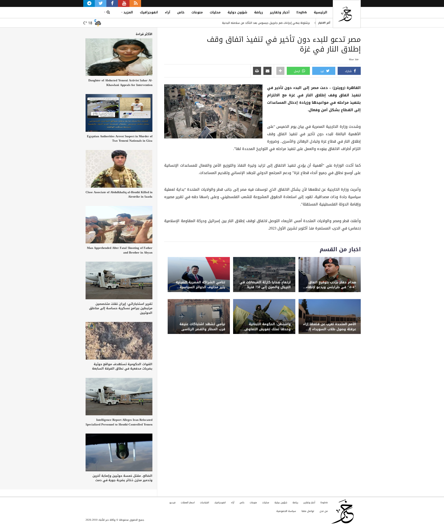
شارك (349, 71)
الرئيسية (320, 12)
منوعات (197, 12)
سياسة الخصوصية (286, 511)
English (301, 12)
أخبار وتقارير (280, 12)
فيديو (173, 502)
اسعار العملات (188, 502)
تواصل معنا (308, 511)
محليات (215, 12)
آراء (167, 12)
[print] (257, 71)
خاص (181, 12)
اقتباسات (204, 502)
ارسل (297, 71)
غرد (322, 71)
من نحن (324, 511)
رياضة (258, 12)
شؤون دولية (237, 12)
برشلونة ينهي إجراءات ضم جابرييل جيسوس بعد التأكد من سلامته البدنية (266, 22)
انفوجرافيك (149, 12)
